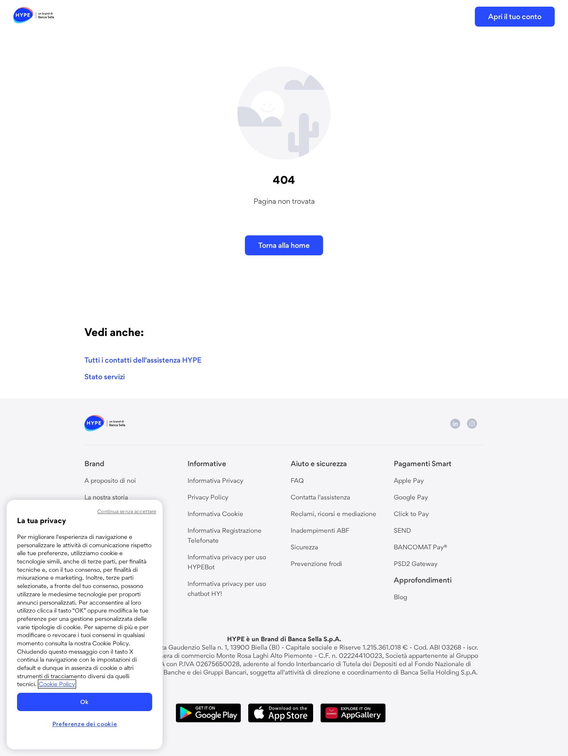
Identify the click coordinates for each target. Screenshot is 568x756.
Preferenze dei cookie (84, 724)
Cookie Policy (57, 684)
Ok (84, 702)
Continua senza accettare (126, 511)
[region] (85, 624)
